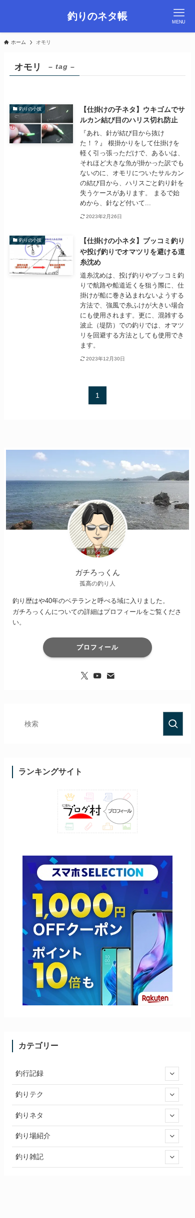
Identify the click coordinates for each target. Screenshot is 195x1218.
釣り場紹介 (33, 1136)
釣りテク (30, 1094)
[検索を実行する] (173, 724)
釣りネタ (30, 1115)
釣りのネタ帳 (98, 16)
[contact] (111, 676)
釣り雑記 (30, 1157)
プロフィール (97, 647)
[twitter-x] (85, 676)
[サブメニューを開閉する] (172, 1074)
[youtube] (97, 676)
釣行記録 (30, 1073)
